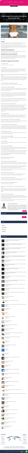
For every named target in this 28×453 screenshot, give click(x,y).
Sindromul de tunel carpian (19, 446)
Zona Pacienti (24, 108)
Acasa (4, 19)
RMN (11, 136)
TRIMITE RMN (14, 5)
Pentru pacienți (8, 19)
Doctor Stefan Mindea (12, 203)
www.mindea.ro (6, 108)
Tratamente (4, 231)
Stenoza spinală (12, 446)
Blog (18, 4)
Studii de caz (4, 229)
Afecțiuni (3, 225)
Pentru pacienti (12, 4)
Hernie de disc (7, 446)
